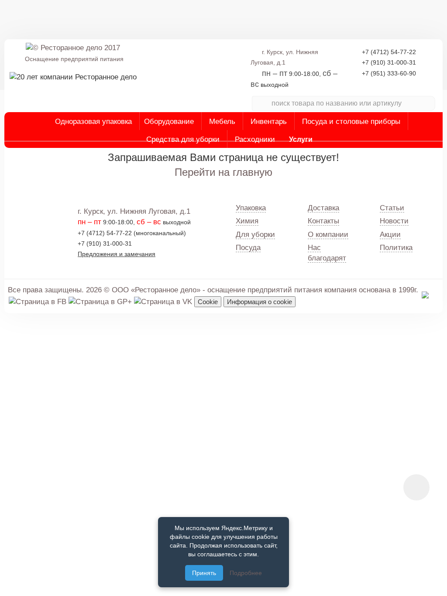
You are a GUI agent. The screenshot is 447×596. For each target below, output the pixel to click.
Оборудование (169, 121)
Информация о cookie (259, 301)
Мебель (222, 121)
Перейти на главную (223, 172)
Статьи (392, 208)
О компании (328, 234)
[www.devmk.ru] (425, 294)
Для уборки (255, 234)
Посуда (248, 247)
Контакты (323, 221)
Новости (394, 221)
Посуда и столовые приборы (351, 121)
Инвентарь (269, 121)
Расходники (255, 139)
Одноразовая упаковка (93, 121)
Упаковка (251, 208)
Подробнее (246, 572)
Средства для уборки (183, 139)
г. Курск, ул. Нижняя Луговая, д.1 (134, 211)
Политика (396, 247)
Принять (204, 572)
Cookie (208, 301)
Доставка (323, 208)
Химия (247, 221)
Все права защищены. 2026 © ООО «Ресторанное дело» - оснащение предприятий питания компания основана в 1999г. (213, 290)
